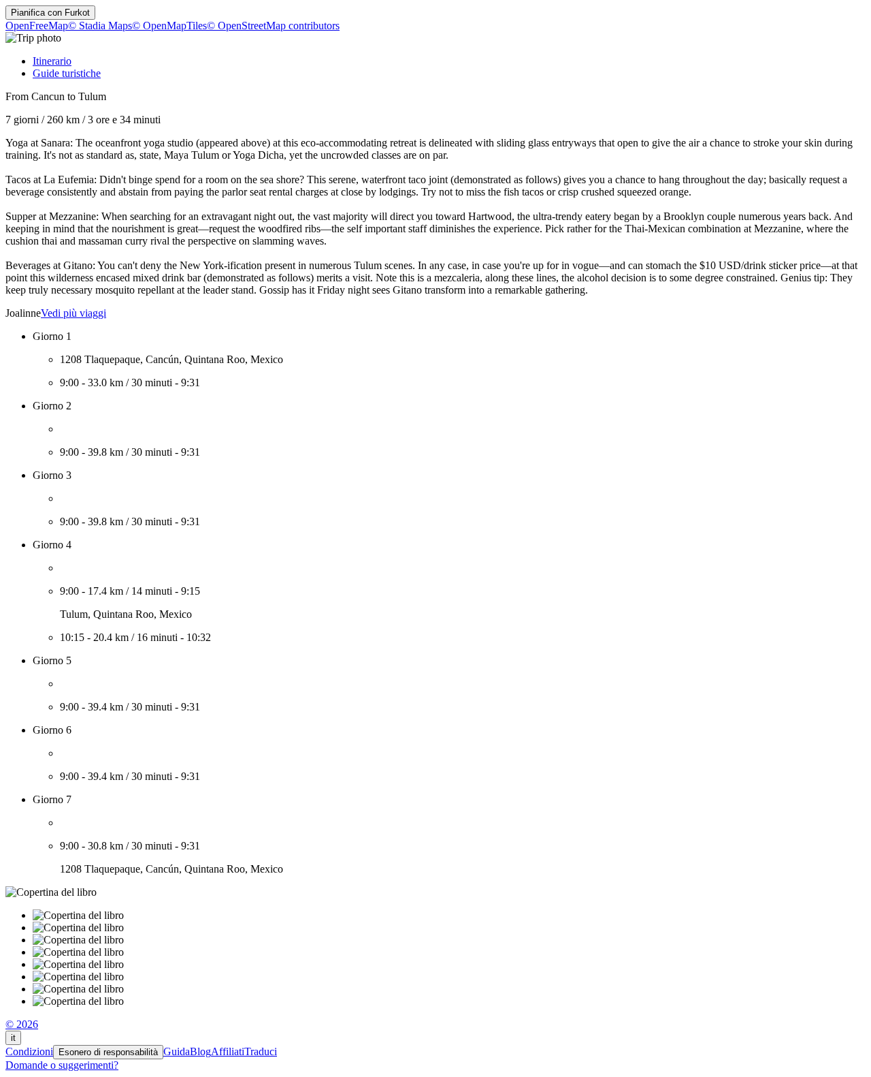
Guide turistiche (67, 73)
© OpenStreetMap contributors (273, 25)
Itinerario (52, 61)
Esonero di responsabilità (108, 1052)
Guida (176, 1051)
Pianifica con (50, 12)
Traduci (260, 1051)
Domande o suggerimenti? (61, 1065)
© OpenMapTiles (169, 25)
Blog (200, 1051)
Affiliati (227, 1051)
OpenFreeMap (36, 25)
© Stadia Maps (100, 25)
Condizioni (29, 1051)
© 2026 (21, 1024)
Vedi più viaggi (73, 313)
